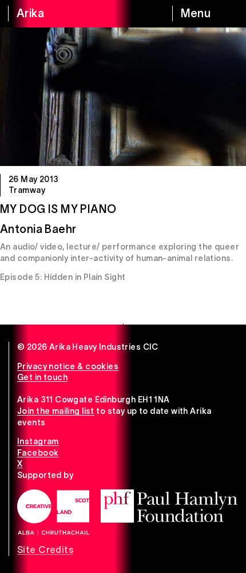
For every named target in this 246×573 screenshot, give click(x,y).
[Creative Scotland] (53, 512)
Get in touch (42, 377)
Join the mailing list (55, 411)
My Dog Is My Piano (58, 209)
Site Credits (45, 549)
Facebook (37, 452)
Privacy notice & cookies (67, 366)
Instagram (38, 441)
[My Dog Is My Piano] (123, 96)
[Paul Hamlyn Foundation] (169, 506)
